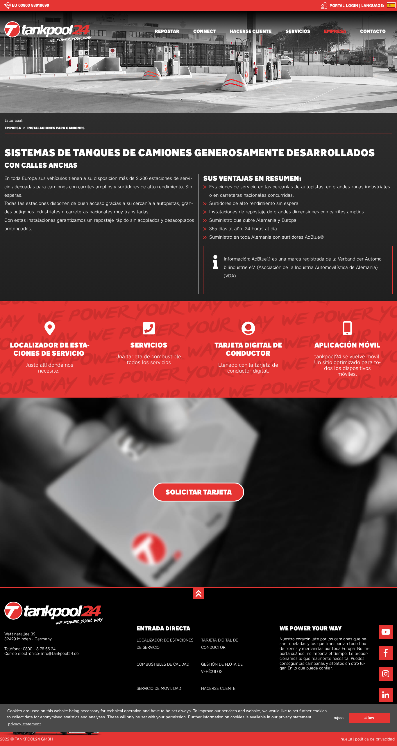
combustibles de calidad (163, 664)
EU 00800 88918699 (30, 5)
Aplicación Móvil (347, 345)
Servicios (298, 31)
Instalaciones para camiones (56, 128)
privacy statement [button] (24, 723)
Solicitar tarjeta (198, 492)
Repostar (167, 31)
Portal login (344, 5)
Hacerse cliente (251, 31)
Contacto (373, 31)
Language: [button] (372, 5)
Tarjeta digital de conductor (248, 349)
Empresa (335, 31)
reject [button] (339, 717)
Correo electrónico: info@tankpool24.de (41, 653)
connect (204, 31)
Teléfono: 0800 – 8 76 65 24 (30, 648)
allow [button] (369, 717)
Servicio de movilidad (159, 688)
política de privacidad (375, 739)
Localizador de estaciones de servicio (50, 349)
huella (346, 739)
